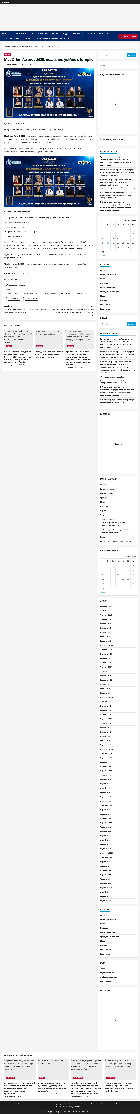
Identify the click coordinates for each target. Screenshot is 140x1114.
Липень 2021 (105, 870)
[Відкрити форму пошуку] (115, 36)
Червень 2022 (106, 823)
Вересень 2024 (106, 706)
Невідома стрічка (115, 139)
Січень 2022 (105, 844)
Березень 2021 (106, 888)
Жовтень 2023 (106, 753)
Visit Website (13, 298)
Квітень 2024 (105, 727)
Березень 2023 (106, 784)
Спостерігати (130, 36)
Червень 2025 (106, 667)
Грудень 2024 (105, 693)
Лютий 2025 (105, 684)
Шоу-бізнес (104, 34)
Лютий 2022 (105, 840)
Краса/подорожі (40, 34)
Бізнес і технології (108, 274)
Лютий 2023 (105, 788)
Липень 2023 (105, 766)
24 (103, 247)
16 (133, 238)
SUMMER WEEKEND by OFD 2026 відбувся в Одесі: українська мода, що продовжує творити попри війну (117, 172)
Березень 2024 (106, 732)
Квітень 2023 (105, 779)
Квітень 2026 (105, 624)
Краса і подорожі (107, 287)
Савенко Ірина (11, 64)
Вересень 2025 (106, 654)
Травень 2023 (105, 775)
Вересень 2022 (106, 810)
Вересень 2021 (106, 862)
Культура (55, 34)
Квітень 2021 (105, 883)
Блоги (27, 39)
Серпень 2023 (105, 762)
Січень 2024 (105, 740)
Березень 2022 (106, 836)
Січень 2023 (105, 792)
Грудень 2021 (105, 849)
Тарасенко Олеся (11, 39)
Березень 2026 (106, 628)
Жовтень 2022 (106, 805)
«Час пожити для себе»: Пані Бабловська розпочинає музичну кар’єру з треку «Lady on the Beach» (117, 195)
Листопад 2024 (106, 697)
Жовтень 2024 (106, 701)
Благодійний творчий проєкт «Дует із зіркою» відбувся (49, 353)
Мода (65, 34)
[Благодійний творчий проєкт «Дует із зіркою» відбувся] (49, 339)
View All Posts (31, 298)
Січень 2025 (105, 688)
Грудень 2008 (105, 901)
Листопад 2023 (106, 749)
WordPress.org (106, 981)
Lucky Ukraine (70, 16)
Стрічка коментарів (108, 977)
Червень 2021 (106, 875)
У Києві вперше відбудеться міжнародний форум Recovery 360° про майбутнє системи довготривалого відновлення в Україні (17, 357)
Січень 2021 (105, 896)
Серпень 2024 (105, 710)
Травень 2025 (105, 671)
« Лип (102, 256)
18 (108, 243)
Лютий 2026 (105, 632)
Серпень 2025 (105, 658)
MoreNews (77, 1111)
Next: (73, 311)
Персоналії (91, 34)
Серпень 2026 (105, 606)
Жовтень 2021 (106, 857)
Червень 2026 (106, 615)
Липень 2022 (105, 818)
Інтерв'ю (104, 283)
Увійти (103, 968)
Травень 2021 (105, 879)
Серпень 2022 (105, 814)
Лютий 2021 (105, 892)
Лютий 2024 (105, 736)
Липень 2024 (105, 714)
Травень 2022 (105, 827)
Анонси (5, 34)
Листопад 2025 (106, 645)
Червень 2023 (106, 771)
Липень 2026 (105, 611)
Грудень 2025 (105, 641)
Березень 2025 (106, 680)
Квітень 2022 (105, 831)
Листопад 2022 (106, 801)
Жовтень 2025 (106, 649)
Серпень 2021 (105, 866)
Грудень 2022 (105, 797)
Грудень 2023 (105, 745)
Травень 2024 (105, 723)
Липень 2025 (105, 663)
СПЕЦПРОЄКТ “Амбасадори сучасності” (51, 39)
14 (123, 238)
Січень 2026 (105, 637)
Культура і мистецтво (109, 292)
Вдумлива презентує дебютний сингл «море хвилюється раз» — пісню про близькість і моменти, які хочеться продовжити (19, 1088)
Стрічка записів (107, 973)
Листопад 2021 (106, 853)
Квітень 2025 (105, 675)
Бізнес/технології (20, 34)
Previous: (26, 309)
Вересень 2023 (106, 758)
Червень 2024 (106, 719)
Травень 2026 (105, 619)
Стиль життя (77, 34)
